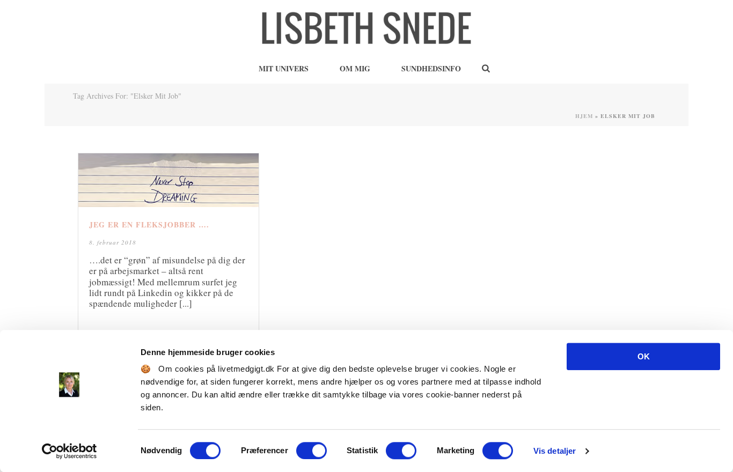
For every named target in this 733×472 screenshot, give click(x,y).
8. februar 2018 (112, 242)
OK (643, 356)
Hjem (584, 116)
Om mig (355, 68)
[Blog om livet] (366, 27)
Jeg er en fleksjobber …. (149, 224)
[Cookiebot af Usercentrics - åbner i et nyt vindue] (69, 451)
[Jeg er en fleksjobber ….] (168, 180)
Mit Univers (284, 68)
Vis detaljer (554, 450)
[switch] (311, 450)
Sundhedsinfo (431, 68)
